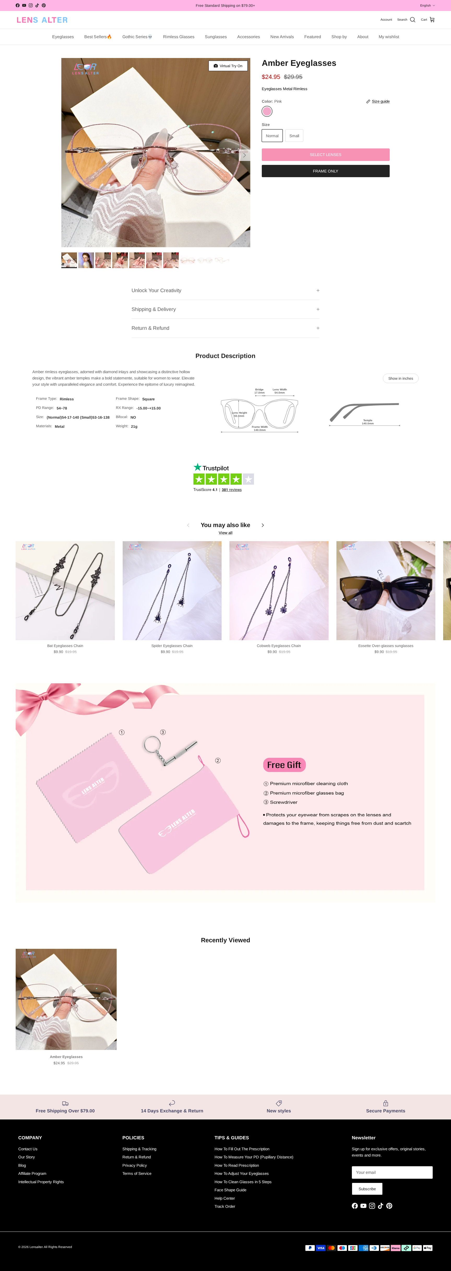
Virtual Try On (230, 66)
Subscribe (367, 1189)
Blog (22, 1165)
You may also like (225, 525)
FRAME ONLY (325, 171)
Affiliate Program (32, 1173)
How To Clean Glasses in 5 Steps (243, 1182)
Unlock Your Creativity (156, 290)
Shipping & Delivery (154, 309)
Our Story (26, 1157)
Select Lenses (325, 154)
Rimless (300, 88)
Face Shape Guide (230, 1190)
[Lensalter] (42, 20)
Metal (287, 88)
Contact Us (28, 1149)
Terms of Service (136, 1173)
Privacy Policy (134, 1165)
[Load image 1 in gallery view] (155, 152)
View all (226, 532)
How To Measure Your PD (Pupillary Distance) (254, 1157)
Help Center (225, 1198)
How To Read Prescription (237, 1165)
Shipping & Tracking (139, 1149)
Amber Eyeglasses (66, 1057)
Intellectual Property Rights (41, 1182)
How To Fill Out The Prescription (242, 1149)
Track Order (225, 1206)
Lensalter (36, 1247)
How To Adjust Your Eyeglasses (242, 1173)
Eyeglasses (272, 88)
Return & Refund (150, 328)
